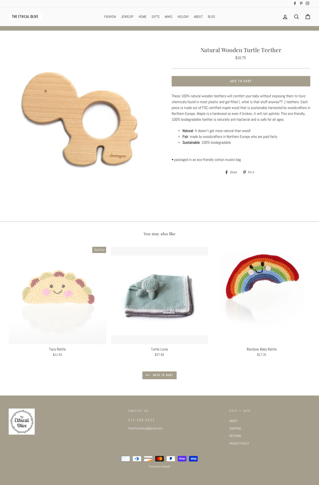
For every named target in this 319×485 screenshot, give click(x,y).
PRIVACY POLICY (239, 443)
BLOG (211, 16)
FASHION (110, 16)
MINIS (168, 16)
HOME (142, 16)
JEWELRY (127, 16)
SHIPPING (235, 428)
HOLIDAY (183, 16)
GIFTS (156, 16)
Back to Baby (162, 375)
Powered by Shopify (159, 466)
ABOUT (198, 16)
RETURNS (235, 436)
